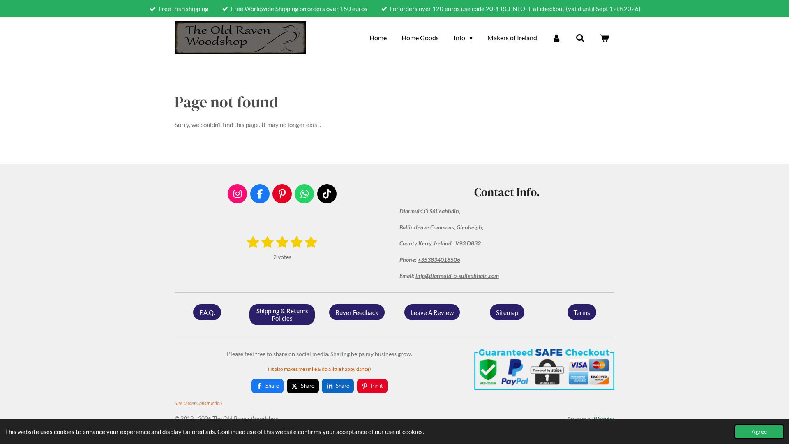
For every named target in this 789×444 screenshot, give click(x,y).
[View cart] (604, 37)
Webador (604, 418)
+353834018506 (439, 259)
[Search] (580, 37)
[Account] (556, 37)
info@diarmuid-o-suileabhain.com (457, 275)
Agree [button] (759, 431)
